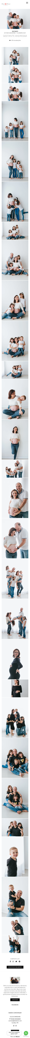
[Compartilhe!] (15, 61)
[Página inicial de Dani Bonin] (6, 4)
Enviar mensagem (16, 1018)
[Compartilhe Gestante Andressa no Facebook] (10, 961)
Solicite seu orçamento (15, 967)
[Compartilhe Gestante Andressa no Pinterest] (19, 961)
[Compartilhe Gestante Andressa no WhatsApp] (13, 961)
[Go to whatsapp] (26, 1033)
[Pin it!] (20, 61)
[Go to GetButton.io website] (26, 1036)
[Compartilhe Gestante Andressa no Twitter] (16, 961)
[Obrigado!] (10, 61)
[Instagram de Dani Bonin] (16, 1025)
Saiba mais (15, 999)
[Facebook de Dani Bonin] (13, 1025)
